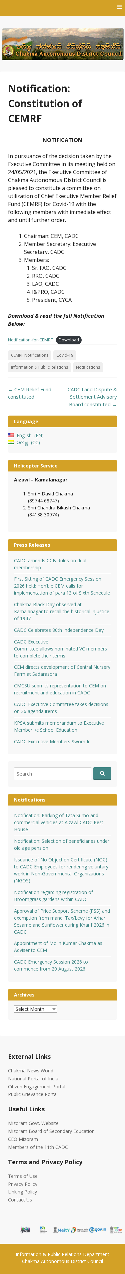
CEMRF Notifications (29, 355)
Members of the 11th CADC (38, 1147)
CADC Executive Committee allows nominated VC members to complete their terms (60, 648)
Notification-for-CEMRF (30, 340)
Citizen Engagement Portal (36, 1086)
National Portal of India (33, 1078)
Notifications (88, 367)
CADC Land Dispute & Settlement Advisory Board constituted (92, 397)
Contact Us (20, 1199)
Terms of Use (23, 1176)
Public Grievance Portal (33, 1094)
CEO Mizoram (23, 1139)
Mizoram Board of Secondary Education (51, 1131)
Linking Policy (22, 1191)
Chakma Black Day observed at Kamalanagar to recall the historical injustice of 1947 (61, 611)
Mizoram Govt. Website (33, 1123)
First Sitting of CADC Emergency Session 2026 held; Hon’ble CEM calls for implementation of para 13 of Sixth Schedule (62, 586)
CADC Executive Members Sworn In (52, 741)
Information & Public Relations (39, 367)
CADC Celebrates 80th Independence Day (59, 630)
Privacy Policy (22, 1184)
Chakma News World (30, 1070)
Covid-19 (64, 355)
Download (69, 340)
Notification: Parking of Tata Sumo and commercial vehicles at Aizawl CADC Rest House (58, 822)
